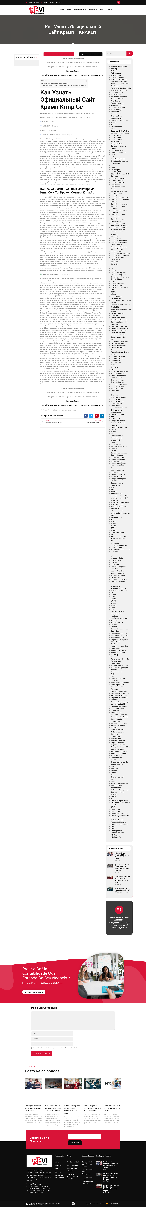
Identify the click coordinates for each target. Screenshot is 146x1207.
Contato (109, 9)
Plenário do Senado (118, 672)
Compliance (115, 185)
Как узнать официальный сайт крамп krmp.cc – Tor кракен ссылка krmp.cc (64, 85)
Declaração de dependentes (116, 297)
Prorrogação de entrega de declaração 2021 (120, 703)
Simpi (113, 775)
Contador (114, 236)
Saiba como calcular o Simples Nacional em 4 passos (112, 1108)
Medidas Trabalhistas (119, 580)
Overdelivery (115, 631)
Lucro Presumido (117, 560)
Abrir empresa (116, 71)
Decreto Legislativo (118, 313)
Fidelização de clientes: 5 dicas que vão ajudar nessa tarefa (122, 856)
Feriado (113, 432)
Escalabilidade (116, 412)
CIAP (112, 157)
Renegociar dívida (117, 749)
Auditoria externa (117, 103)
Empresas (114, 395)
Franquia (114, 449)
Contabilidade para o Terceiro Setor (119, 220)
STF (112, 798)
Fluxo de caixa (116, 444)
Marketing (114, 569)
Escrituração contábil (118, 414)
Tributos (114, 829)
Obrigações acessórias (119, 629)
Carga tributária (117, 144)
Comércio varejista (118, 183)
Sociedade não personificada (116, 787)
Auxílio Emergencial (118, 107)
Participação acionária (119, 646)
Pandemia (115, 644)
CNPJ (113, 167)
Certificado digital (117, 150)
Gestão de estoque (118, 459)
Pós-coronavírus (117, 687)
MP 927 (113, 597)
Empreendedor (116, 378)
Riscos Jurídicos (117, 756)
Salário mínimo (116, 758)
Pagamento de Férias (119, 633)
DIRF (112, 339)
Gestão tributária (117, 477)
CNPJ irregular (116, 172)
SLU (112, 779)
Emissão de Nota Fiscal (119, 371)
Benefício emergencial (119, 120)
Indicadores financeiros (119, 507)
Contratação (115, 238)
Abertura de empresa (119, 67)
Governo (114, 481)
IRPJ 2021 (114, 530)
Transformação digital (119, 824)
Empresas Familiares (118, 397)
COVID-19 (114, 262)
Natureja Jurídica (117, 612)
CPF (112, 268)
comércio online (117, 180)
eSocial (113, 416)
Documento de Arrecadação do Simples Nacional (120, 352)
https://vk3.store (72, 71)
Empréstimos (115, 406)
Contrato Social (116, 251)
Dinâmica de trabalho (119, 331)
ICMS (112, 489)
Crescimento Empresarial (120, 277)
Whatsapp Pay (116, 837)
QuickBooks (115, 711)
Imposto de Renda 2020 (119, 496)
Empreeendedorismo (118, 376)
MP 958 (113, 605)
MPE (112, 610)
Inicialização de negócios (120, 513)
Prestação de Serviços (119, 691)
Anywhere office (117, 92)
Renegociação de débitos (120, 747)
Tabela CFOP (115, 809)
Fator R (113, 429)
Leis (112, 554)
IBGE (112, 487)
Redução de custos (118, 730)
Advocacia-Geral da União (121, 88)
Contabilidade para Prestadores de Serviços (120, 224)
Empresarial (115, 391)
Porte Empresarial (117, 685)
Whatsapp (115, 835)
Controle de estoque (118, 258)
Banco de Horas (117, 116)
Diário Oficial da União (119, 326)
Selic (112, 766)
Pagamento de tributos (119, 635)
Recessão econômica (119, 715)
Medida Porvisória (117, 571)
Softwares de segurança (120, 790)
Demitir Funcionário (118, 318)
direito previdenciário (118, 335)
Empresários (115, 393)
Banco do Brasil (116, 118)
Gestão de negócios (118, 464)
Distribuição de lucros (119, 343)
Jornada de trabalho (118, 537)
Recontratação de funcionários (117, 720)
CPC (112, 266)
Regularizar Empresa (118, 745)
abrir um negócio (117, 77)
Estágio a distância (118, 421)
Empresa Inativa (117, 389)
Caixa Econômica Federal (120, 131)
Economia (114, 367)
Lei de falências (116, 547)
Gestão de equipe (117, 457)
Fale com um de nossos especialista (119, 928)
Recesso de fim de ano (119, 717)
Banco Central (116, 114)
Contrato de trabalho (119, 240)
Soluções (92, 9)
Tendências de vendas (119, 814)
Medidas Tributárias (118, 582)
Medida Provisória (117, 573)
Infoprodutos (115, 509)
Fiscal (113, 442)
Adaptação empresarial (120, 84)
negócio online (116, 614)
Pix (112, 657)
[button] (36, 57)
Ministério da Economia (119, 590)
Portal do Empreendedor (120, 683)
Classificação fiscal (118, 159)
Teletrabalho (115, 811)
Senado (114, 771)
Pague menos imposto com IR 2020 (119, 641)
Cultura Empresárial (118, 286)
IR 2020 (113, 522)
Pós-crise (114, 689)
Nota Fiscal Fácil (117, 622)
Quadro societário (117, 708)
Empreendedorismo (118, 380)
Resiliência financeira (119, 751)
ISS (112, 535)
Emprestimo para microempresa (117, 402)
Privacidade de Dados (119, 695)
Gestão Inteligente (118, 474)
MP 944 (113, 603)
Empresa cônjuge (117, 386)
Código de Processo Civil (120, 174)
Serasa (113, 773)
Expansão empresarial (119, 427)
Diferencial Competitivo (119, 328)
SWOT (113, 807)
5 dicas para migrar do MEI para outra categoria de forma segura (122, 879)
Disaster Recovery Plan (119, 341)
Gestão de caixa (117, 455)
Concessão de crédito (119, 191)
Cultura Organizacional (119, 288)
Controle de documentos (120, 256)
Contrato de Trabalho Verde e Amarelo (119, 248)
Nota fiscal (115, 620)
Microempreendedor (118, 588)
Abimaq (114, 69)
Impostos (114, 500)
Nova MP (114, 627)
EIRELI (112, 369)
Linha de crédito (117, 558)
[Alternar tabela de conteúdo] (84, 81)
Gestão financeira (117, 470)
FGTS (112, 434)
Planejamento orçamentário (116, 662)
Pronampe (115, 700)
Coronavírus (115, 260)
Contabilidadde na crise (120, 200)
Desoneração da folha (119, 322)
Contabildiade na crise (119, 198)
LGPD (113, 556)
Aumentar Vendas (117, 105)
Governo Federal (117, 483)
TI (111, 818)
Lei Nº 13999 (115, 552)
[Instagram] (118, 2)
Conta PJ (114, 195)
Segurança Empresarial (119, 762)
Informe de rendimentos (120, 511)
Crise (113, 281)
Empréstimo (115, 399)
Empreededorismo (117, 374)
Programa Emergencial (119, 698)
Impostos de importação (120, 502)
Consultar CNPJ (116, 193)
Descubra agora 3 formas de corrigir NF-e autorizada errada (122, 890)
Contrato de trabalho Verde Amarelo (119, 244)
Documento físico (117, 359)
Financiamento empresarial (116, 439)
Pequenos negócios (118, 653)
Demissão (114, 316)
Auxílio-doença (116, 110)
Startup (113, 796)
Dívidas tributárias (117, 348)
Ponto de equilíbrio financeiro (118, 679)
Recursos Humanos (118, 725)
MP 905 (113, 595)
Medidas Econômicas (119, 577)
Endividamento (116, 410)
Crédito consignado (118, 273)
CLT (112, 165)
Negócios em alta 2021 (119, 618)
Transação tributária (118, 822)
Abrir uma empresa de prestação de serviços (119, 81)
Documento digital (118, 356)
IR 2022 (113, 526)
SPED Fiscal (115, 794)
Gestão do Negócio (118, 466)
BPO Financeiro (116, 127)
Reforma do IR (116, 738)
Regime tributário (117, 743)
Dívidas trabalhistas (118, 346)
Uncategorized (116, 831)
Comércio (114, 176)
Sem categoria (116, 768)
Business (114, 129)
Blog (101, 9)
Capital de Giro (116, 135)
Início (62, 9)
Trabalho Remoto (117, 820)
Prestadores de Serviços (120, 693)
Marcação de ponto (118, 567)
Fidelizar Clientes (117, 436)
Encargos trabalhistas (119, 408)
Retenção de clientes (119, 753)
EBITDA (113, 365)
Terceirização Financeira (120, 816)
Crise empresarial (117, 283)
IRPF (112, 528)
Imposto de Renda (117, 494)
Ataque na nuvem (117, 99)
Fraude (113, 451)
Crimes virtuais (116, 279)
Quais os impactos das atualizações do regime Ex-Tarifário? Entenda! (122, 867)
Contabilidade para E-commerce (119, 211)
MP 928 (113, 599)
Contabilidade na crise (119, 204)
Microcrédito (115, 586)
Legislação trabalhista (119, 545)
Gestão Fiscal (116, 472)
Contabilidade (116, 202)
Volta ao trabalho (117, 833)
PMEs (112, 676)
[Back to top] (142, 1203)
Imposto (114, 492)
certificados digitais (118, 152)
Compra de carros (117, 189)
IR (111, 519)
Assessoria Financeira (119, 97)
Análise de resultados (119, 90)
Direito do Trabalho (118, 333)
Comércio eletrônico (118, 178)
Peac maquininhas (118, 648)
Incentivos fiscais (117, 504)
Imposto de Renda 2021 (119, 498)
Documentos (115, 361)
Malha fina (115, 565)
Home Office (115, 485)
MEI (112, 584)
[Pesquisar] (129, 53)
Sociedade (115, 781)
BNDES (113, 125)
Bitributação (115, 122)
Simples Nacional (117, 777)
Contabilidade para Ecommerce (118, 216)
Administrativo (116, 86)
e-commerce (116, 363)
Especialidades (79, 9)
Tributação (115, 826)
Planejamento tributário (119, 665)
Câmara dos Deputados (120, 133)
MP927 (113, 607)
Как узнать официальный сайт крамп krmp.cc (55, 83)
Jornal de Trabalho (118, 539)
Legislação (115, 543)
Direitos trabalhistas (118, 337)
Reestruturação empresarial (116, 735)
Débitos (113, 294)
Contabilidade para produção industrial (118, 229)
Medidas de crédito (118, 575)
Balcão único (115, 112)
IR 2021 (113, 524)
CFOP (113, 155)
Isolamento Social (117, 532)
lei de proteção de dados (120, 549)
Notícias (114, 625)
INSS (112, 515)
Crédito (113, 270)
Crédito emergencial (118, 275)
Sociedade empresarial (119, 783)
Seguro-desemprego (118, 764)
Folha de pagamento (118, 446)
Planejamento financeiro (120, 659)
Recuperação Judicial (119, 723)
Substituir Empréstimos (119, 801)
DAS (112, 290)
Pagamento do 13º (118, 638)
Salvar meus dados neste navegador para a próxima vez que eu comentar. (58, 1048)
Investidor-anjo (116, 517)
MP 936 (113, 601)
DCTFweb (114, 292)
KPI (112, 541)
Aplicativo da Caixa (118, 95)
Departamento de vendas (120, 320)
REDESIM (114, 728)
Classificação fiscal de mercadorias (119, 162)
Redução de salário (118, 732)
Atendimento (116, 101)
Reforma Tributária (118, 741)
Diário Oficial (115, 324)
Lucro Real (114, 562)
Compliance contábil (118, 187)
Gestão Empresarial (118, 468)
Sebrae (113, 760)
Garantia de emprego (119, 453)
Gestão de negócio (118, 462)
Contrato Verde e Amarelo (120, 253)
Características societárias (116, 141)
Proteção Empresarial (119, 706)
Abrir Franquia (116, 73)
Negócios (114, 616)
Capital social (116, 137)
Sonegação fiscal (117, 792)
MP (112, 592)
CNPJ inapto (115, 170)
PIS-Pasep (114, 655)
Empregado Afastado (119, 384)
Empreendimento (117, 382)
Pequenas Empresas (118, 650)
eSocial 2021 (115, 419)
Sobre (69, 9)
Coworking (115, 264)
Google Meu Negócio (118, 479)
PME (112, 674)
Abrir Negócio (116, 75)
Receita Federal (116, 713)
